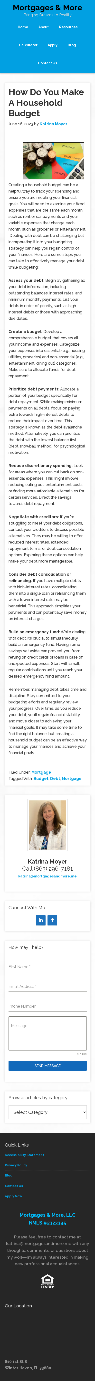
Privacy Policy (16, 1165)
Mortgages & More (47, 7)
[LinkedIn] (41, 920)
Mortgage (41, 772)
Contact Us (14, 1186)
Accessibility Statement (24, 1155)
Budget (41, 778)
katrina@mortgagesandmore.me (47, 876)
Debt (55, 778)
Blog (8, 1175)
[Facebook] (52, 920)
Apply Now (13, 1196)
